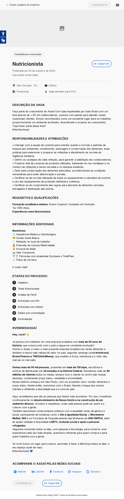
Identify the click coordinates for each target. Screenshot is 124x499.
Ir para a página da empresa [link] (24, 4)
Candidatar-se (99, 4)
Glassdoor (95, 471)
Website (22, 471)
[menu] (117, 5)
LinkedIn (40, 471)
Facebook (58, 471)
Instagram (77, 471)
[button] (117, 5)
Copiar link (103, 63)
